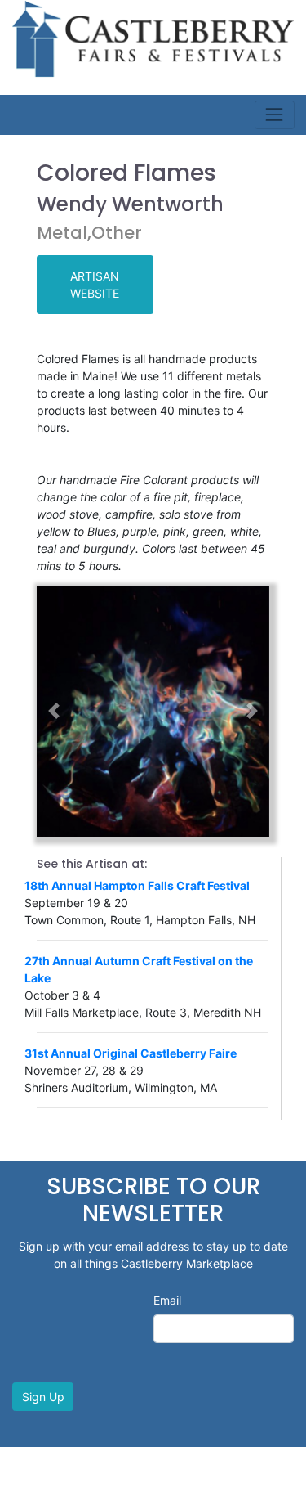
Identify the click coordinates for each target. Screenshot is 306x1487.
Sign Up (43, 1397)
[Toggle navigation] (275, 115)
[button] (54, 711)
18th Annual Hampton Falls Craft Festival (137, 885)
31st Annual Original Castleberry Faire (130, 1053)
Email (167, 1300)
